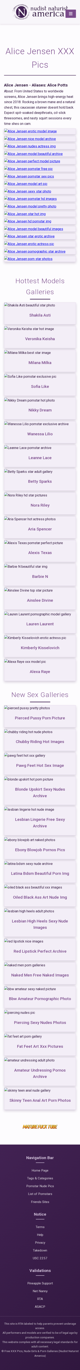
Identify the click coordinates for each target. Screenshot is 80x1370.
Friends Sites (40, 1202)
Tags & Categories (40, 1178)
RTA (40, 1299)
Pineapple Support (40, 1283)
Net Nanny (40, 1291)
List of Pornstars (40, 1194)
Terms (40, 1227)
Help (40, 1235)
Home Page (40, 1170)
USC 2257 (40, 1258)
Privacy (40, 1243)
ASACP (40, 1307)
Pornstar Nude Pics (40, 1186)
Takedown (40, 1250)
